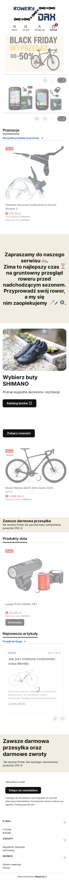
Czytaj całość (16, 703)
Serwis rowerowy (12, 864)
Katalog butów (17, 403)
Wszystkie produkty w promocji (21, 138)
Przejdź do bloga (12, 641)
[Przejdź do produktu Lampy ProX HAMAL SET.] (34, 574)
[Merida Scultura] (23, 685)
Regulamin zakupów (14, 846)
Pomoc (6, 867)
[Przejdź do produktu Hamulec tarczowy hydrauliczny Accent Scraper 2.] (34, 174)
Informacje (8, 850)
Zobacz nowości (19, 433)
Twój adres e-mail (15, 781)
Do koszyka (14, 622)
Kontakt (7, 832)
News (12, 652)
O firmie (7, 829)
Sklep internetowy (30, 876)
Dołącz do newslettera (23, 790)
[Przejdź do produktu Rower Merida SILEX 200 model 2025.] (35, 466)
